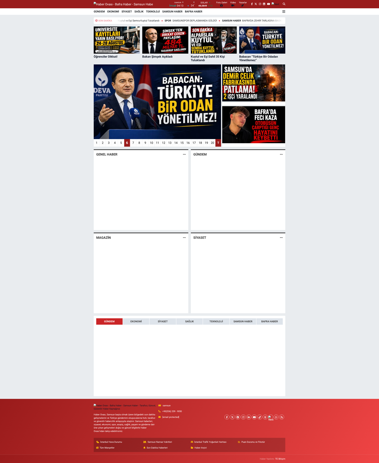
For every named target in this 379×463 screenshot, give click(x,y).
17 (194, 143)
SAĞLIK (138, 11)
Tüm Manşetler (107, 447)
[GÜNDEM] (281, 154)
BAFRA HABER (193, 11)
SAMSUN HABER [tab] (242, 321)
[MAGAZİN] (184, 237)
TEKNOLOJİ (153, 11)
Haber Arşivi (201, 447)
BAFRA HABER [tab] (269, 321)
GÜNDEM (99, 11)
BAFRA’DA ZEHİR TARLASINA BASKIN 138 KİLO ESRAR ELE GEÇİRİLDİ (249, 20)
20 (212, 143)
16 (188, 143)
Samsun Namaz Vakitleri (160, 442)
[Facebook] (226, 417)
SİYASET (127, 11)
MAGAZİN (103, 237)
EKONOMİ (113, 11)
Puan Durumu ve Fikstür (253, 442)
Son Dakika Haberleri (157, 447)
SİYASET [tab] (163, 321)
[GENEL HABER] (184, 154)
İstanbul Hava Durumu (111, 442)
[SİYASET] (281, 237)
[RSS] (281, 417)
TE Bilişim (280, 459)
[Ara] (284, 4)
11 (157, 143)
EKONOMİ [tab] (136, 321)
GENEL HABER (106, 154)
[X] (232, 417)
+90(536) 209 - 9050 (172, 411)
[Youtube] (254, 417)
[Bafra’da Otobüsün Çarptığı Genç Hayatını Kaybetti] (253, 124)
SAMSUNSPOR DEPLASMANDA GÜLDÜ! (169, 20)
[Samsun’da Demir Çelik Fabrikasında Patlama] (253, 82)
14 (176, 143)
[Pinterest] (237, 417)
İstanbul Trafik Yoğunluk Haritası (210, 442)
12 (163, 143)
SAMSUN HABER (172, 11)
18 (200, 143)
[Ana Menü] (283, 11)
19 (206, 143)
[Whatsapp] (276, 417)
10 (151, 143)
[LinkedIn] (248, 417)
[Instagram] (243, 417)
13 (169, 143)
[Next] (270, 417)
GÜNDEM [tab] (109, 321)
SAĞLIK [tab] (189, 321)
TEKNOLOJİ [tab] (216, 321)
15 (182, 143)
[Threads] (265, 417)
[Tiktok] (259, 417)
